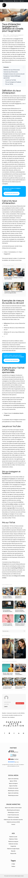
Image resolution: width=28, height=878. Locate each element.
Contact (22, 1)
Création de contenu (13, 788)
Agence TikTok (13, 781)
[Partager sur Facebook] (4, 733)
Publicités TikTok (13, 839)
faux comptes (6, 116)
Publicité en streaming (13, 817)
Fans (3, 715)
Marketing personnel (13, 795)
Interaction (6, 715)
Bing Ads (13, 851)
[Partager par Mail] (23, 733)
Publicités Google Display (13, 848)
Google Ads (13, 846)
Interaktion (11, 715)
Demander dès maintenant (11, 193)
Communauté (9, 713)
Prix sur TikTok (9, 84)
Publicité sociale (13, 836)
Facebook (12, 478)
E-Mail (13, 864)
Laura (5, 706)
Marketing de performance (13, 810)
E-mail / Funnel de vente (13, 814)
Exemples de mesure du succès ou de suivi (14, 74)
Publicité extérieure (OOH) (13, 822)
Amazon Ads (13, 853)
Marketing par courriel (13, 812)
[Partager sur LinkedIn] (18, 733)
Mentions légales (17, 875)
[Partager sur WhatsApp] (14, 733)
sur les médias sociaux (11, 504)
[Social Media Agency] (8, 5)
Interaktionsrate (17, 715)
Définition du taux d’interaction (12, 69)
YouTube (18, 482)
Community (14, 713)
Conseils (18, 713)
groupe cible (11, 508)
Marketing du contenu (13, 790)
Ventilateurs (12, 717)
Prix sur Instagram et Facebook (13, 82)
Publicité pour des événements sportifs (13, 819)
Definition (23, 713)
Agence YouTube (13, 785)
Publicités (17, 1)
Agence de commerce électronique (13, 807)
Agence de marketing (8, 1)
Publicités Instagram (13, 841)
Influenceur (7, 323)
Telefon (13, 866)
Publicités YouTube (13, 843)
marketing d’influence (17, 568)
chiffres (21, 502)
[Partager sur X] (9, 733)
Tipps (8, 717)
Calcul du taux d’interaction (11, 71)
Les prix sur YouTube (10, 80)
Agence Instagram (13, 783)
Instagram (5, 478)
